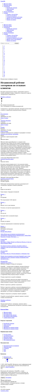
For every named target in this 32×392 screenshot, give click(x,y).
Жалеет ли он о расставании (14, 18)
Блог (5, 349)
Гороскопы (9, 10)
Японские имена (8, 337)
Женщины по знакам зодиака (11, 327)
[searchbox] (7, 43)
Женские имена (7, 3)
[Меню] (2, 22)
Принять (3, 377)
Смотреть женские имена (7, 159)
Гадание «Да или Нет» (12, 14)
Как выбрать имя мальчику (10, 316)
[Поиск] (1, 22)
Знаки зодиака (10, 9)
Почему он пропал (11, 19)
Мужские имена (8, 5)
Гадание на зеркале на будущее (14, 17)
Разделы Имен (4, 309)
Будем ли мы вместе (12, 15)
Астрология (7, 6)
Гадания (6, 13)
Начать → (3, 194)
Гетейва (3, 127)
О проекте (6, 348)
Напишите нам (7, 356)
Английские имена (8, 336)
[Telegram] (7, 361)
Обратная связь (7, 347)
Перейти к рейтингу (6, 97)
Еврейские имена (8, 338)
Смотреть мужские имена (7, 178)
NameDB (3, 301)
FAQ (5, 351)
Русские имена (7, 334)
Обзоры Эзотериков (9, 11)
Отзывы (6, 118)
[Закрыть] (1, 379)
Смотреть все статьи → (6, 262)
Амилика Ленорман (6, 120)
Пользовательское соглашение (11, 345)
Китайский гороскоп (12, 7)
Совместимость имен (9, 317)
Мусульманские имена (9, 339)
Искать (16, 43)
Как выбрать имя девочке (10, 315)
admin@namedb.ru (9, 367)
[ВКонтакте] (7, 360)
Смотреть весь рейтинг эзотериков (9, 134)
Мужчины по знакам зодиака (11, 328)
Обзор (2, 118)
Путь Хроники (4, 114)
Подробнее (8, 377)
